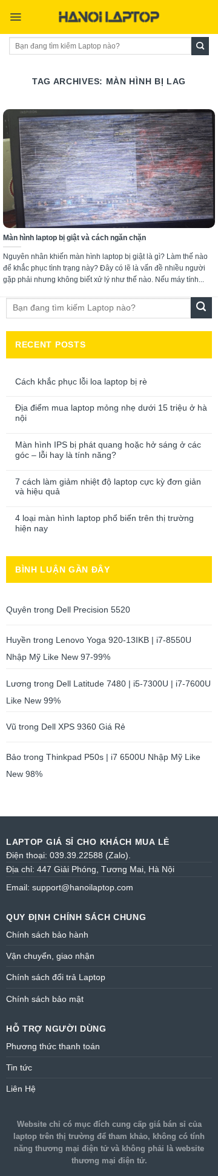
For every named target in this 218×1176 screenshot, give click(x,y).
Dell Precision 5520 (93, 609)
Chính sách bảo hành (47, 934)
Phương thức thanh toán (53, 1046)
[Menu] (15, 17)
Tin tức (19, 1067)
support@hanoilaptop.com (82, 887)
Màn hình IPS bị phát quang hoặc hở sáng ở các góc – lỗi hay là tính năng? (108, 450)
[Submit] (200, 46)
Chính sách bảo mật (45, 999)
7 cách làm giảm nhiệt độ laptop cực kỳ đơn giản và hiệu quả (108, 487)
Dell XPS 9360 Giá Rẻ (83, 726)
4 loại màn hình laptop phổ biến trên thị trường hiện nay (104, 523)
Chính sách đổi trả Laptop (55, 977)
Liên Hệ (21, 1089)
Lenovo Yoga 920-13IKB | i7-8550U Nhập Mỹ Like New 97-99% (98, 648)
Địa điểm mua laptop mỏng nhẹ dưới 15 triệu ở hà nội (111, 413)
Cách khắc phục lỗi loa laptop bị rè (81, 381)
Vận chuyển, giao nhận (50, 956)
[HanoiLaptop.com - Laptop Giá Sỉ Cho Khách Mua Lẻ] (109, 17)
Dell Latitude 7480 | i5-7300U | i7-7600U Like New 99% (108, 692)
